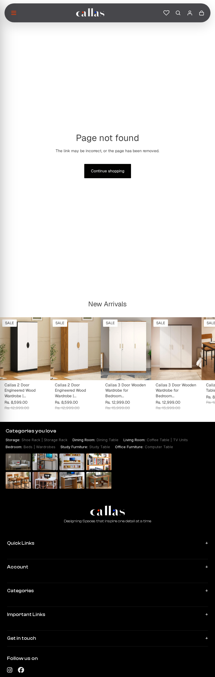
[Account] (190, 13)
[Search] (178, 13)
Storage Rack (55, 440)
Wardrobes (45, 447)
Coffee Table (158, 440)
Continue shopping (107, 170)
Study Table (99, 447)
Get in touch (21, 638)
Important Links (26, 614)
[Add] (42, 371)
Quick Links (20, 543)
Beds (28, 447)
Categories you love (31, 431)
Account (17, 567)
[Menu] (13, 12)
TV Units (180, 440)
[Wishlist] (166, 13)
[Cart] (201, 13)
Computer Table (159, 447)
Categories (20, 590)
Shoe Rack (31, 440)
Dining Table (107, 440)
